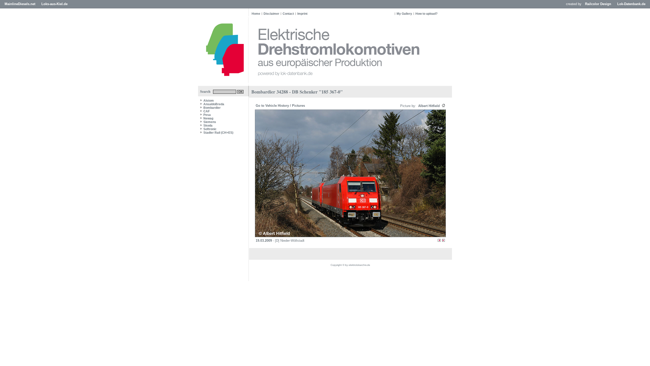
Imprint (302, 14)
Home (256, 14)
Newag (208, 118)
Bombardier (212, 108)
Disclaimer (271, 14)
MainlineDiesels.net (20, 4)
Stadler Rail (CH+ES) (218, 132)
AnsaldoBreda (213, 104)
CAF (206, 111)
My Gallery (404, 14)
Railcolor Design (598, 4)
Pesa (207, 115)
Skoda (208, 125)
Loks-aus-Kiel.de (54, 4)
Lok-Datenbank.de (631, 4)
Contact (288, 14)
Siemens (209, 122)
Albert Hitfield (428, 106)
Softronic (210, 129)
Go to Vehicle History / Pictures (281, 106)
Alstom (208, 100)
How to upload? (426, 14)
